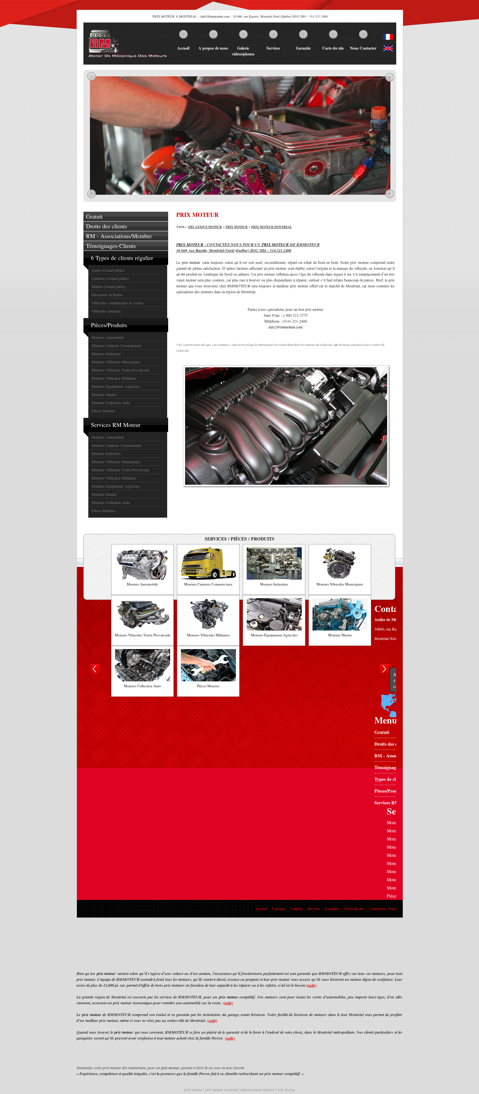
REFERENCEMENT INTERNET (257, 1089)
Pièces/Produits (109, 325)
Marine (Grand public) (109, 286)
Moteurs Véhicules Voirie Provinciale (120, 369)
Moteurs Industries (106, 353)
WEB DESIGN (286, 1089)
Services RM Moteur (115, 425)
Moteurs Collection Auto (111, 402)
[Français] (388, 38)
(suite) (311, 985)
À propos (278, 908)
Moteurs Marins (104, 394)
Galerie (296, 908)
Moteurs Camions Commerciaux (117, 345)
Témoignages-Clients (111, 246)
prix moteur (191, 262)
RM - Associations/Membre (119, 236)
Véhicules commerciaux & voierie (117, 302)
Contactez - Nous (382, 908)
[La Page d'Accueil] (127, 58)
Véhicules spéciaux (106, 310)
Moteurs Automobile (108, 337)
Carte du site (333, 48)
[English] (388, 49)
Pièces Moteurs (103, 410)
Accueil (183, 48)
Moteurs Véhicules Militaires (114, 378)
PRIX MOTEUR (236, 227)
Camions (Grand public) (110, 278)
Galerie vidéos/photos (243, 51)
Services (273, 48)
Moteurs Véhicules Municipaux (116, 361)
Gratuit (94, 216)
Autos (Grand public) (108, 270)
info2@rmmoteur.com (214, 16)
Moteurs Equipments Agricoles (116, 386)
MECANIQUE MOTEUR (205, 227)
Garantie (303, 48)
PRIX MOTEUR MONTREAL (271, 227)
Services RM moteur (394, 802)
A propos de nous (213, 48)
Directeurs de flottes (107, 294)
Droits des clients (106, 226)
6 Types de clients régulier (122, 258)
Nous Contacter (363, 48)
